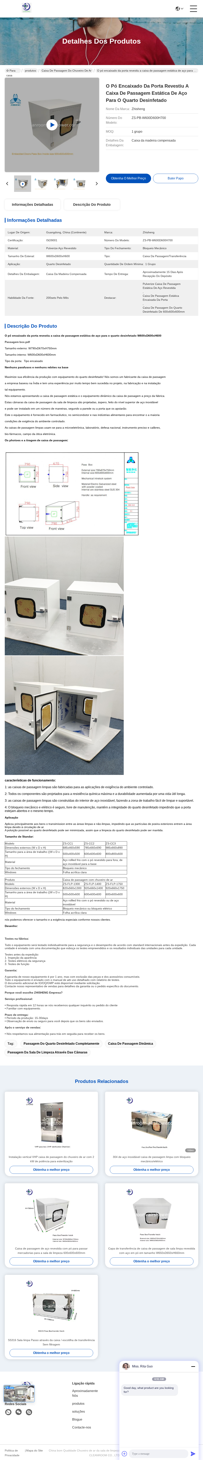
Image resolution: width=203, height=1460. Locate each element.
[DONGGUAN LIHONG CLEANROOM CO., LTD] (26, 9)
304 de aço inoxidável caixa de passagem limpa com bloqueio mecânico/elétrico (152, 1159)
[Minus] (193, 1366)
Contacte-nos (81, 1427)
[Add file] (124, 1453)
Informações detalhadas (32, 205)
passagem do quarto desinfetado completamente (61, 1043)
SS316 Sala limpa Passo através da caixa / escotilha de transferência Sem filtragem (51, 1342)
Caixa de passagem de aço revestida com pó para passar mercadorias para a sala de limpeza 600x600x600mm (51, 1250)
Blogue (77, 1419)
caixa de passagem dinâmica (130, 1043)
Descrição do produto (92, 205)
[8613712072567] (8, 1412)
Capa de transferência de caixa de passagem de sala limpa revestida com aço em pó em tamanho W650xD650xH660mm (151, 1250)
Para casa (10, 71)
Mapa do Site (34, 1450)
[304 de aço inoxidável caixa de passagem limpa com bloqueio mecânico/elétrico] (151, 1123)
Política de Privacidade (12, 1453)
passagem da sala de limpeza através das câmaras (47, 1052)
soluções (78, 1411)
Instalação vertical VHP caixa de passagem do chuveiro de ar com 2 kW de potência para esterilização (51, 1159)
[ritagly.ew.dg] (29, 1412)
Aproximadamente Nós (85, 1393)
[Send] (193, 1453)
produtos (30, 70)
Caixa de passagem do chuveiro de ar (66, 70)
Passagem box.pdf (17, 342)
